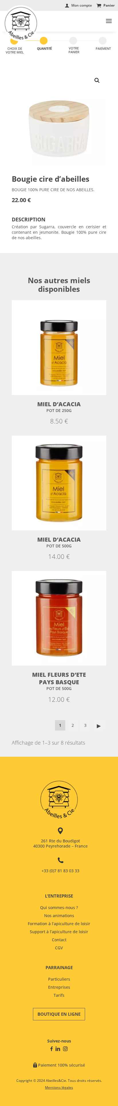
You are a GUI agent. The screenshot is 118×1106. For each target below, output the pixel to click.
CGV (59, 947)
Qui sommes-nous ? (59, 907)
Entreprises (59, 987)
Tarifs (59, 995)
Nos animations (59, 915)
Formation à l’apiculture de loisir (59, 923)
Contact (59, 939)
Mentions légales (59, 1087)
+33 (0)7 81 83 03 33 (60, 870)
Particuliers (59, 979)
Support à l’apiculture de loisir (59, 931)
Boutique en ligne (59, 1014)
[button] (97, 80)
